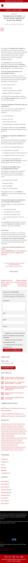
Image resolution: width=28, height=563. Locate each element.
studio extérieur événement (7, 449)
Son (2, 445)
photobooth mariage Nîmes (10, 440)
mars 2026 (3, 481)
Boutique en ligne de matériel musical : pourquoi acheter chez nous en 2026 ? (15, 378)
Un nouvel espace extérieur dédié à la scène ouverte (14, 398)
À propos (8, 10)
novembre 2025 (5, 492)
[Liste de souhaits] (22, 5)
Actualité (3, 424)
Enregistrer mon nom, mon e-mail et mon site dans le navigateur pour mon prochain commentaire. (14, 335)
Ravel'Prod (20, 24)
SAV (2, 464)
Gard (3, 431)
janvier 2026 (4, 487)
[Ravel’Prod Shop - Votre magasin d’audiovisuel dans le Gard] (12, 5)
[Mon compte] (20, 5)
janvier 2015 (4, 503)
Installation (21, 431)
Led (25, 431)
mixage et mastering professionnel (9, 438)
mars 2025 (3, 498)
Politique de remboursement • (19, 559)
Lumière (19, 433)
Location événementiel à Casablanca (10, 414)
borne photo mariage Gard (7, 426)
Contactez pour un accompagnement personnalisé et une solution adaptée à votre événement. (13, 252)
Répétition (18, 442)
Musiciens (19, 438)
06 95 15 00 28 (3, 548)
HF (9, 431)
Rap (8, 442)
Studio (16, 445)
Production (4, 442)
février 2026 (4, 484)
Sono (21, 266)
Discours (3, 428)
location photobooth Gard (11, 433)
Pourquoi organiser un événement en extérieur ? (14, 393)
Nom (4, 313)
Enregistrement (17, 428)
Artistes (14, 424)
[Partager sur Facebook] (13, 259)
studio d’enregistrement (20, 447)
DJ (7, 428)
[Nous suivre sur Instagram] (15, 539)
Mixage (12, 435)
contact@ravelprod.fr (5, 550)
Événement (20, 449)
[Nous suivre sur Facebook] (13, 539)
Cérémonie (20, 426)
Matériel (7, 435)
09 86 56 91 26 (11, 548)
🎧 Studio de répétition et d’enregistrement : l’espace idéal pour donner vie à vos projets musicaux (15, 388)
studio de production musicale (8, 447)
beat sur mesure (21, 424)
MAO (24, 433)
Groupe (9, 266)
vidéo (15, 449)
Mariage (3, 435)
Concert (10, 264)
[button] (2, 5)
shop (23, 442)
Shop (2, 467)
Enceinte (14, 264)
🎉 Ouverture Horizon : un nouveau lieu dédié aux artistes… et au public (15, 383)
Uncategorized (5, 473)
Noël (2, 440)
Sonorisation (10, 445)
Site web (5, 326)
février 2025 (4, 500)
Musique (13, 266)
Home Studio (14, 431)
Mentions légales (16, 561)
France (23, 428)
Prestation (14, 14)
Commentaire (6, 300)
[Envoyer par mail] (14, 259)
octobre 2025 (4, 495)
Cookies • (9, 561)
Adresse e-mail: (5, 361)
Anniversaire (9, 424)
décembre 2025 (5, 489)
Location (14, 10)
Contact (20, 10)
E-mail (5, 319)
